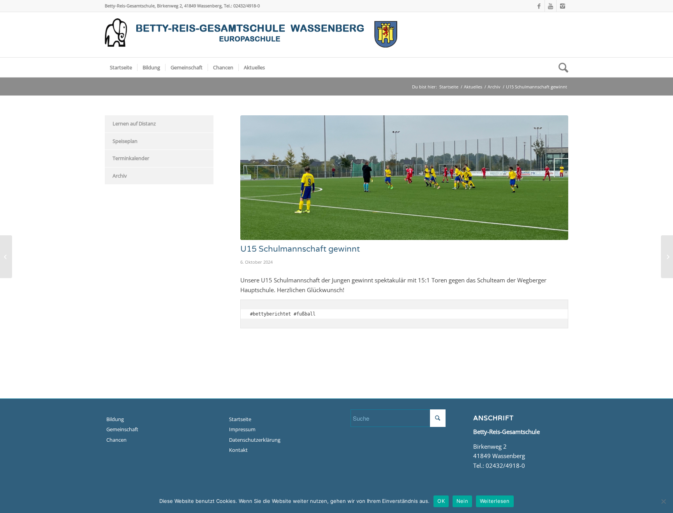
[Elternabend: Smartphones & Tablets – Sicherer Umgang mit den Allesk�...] (667, 256)
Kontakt (238, 449)
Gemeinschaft (122, 429)
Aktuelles (473, 87)
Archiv (494, 87)
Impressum (242, 429)
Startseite (448, 87)
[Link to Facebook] (538, 6)
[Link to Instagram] (562, 6)
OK (441, 501)
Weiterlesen (495, 501)
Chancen (116, 439)
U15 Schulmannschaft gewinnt (300, 249)
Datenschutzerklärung (254, 439)
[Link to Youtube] (550, 6)
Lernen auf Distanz (134, 123)
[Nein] (663, 501)
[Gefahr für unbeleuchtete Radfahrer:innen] (6, 256)
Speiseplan (125, 141)
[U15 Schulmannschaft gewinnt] (404, 177)
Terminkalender (131, 158)
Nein (462, 501)
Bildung (115, 419)
